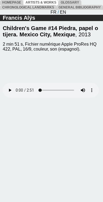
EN (63, 12)
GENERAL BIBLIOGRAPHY (79, 7)
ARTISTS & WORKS (41, 2)
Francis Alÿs (19, 18)
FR (54, 12)
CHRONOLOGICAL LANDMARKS (28, 7)
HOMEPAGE (12, 2)
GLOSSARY (70, 2)
